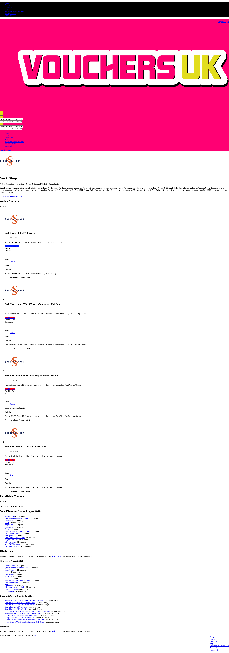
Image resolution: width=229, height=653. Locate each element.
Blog (6, 9)
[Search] (1, 117)
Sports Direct (10, 516)
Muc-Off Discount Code (14, 544)
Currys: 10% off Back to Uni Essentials (19, 618)
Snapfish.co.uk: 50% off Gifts (16, 607)
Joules (7, 523)
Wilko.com (9, 527)
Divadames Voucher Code (15, 538)
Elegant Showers (11, 540)
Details (12, 261)
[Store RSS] (0, 172)
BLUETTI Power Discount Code (17, 531)
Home (7, 3)
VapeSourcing (10, 520)
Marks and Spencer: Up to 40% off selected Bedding (24, 613)
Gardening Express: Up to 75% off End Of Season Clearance (28, 611)
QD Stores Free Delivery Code (16, 518)
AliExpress (9, 535)
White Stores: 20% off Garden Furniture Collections (24, 622)
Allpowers (9, 525)
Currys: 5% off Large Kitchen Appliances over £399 (24, 620)
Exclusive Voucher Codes (14, 11)
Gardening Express (12, 533)
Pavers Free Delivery (13, 546)
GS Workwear (10, 542)
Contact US (9, 16)
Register (221, 22)
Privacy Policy (10, 14)
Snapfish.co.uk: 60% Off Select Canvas (20, 605)
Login (226, 22)
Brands (7, 5)
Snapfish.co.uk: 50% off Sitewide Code (20, 603)
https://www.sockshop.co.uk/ (11, 196)
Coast (7, 529)
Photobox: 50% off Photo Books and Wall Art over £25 (26, 600)
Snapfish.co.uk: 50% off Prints (16, 609)
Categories (9, 7)
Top (34, 635)
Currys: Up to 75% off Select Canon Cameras (22, 615)
